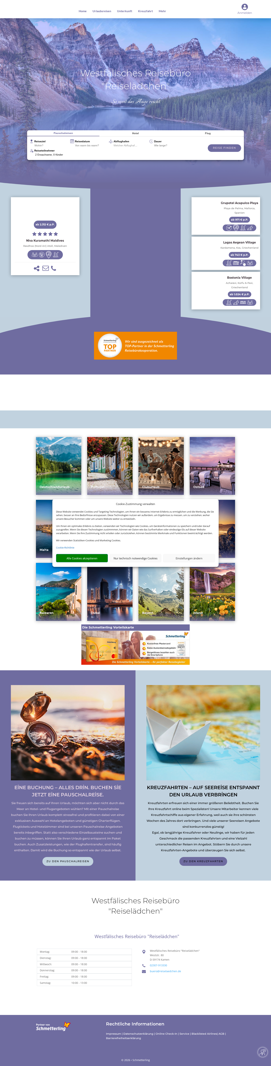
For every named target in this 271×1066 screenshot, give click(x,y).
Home (83, 11)
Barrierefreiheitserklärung (123, 1038)
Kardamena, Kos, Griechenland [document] (239, 247)
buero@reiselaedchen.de (165, 971)
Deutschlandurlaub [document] (55, 487)
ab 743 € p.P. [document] (239, 255)
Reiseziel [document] (40, 141)
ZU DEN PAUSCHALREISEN (67, 861)
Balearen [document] (46, 613)
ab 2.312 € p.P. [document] (45, 224)
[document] (45, 240)
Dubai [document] (95, 613)
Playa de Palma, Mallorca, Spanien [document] (239, 210)
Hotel (135, 133)
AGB (221, 1033)
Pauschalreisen (63, 133)
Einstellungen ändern (189, 558)
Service (184, 1033)
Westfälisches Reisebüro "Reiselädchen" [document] (135, 79)
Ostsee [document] (198, 487)
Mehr (162, 11)
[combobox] (51, 145)
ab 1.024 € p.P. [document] (239, 294)
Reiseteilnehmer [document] (44, 150)
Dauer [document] (157, 141)
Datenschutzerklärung (138, 1033)
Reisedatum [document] (82, 141)
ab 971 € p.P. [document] (239, 219)
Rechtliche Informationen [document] (135, 1024)
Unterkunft (124, 11)
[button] (36, 268)
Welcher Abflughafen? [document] (126, 145)
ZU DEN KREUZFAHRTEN (203, 861)
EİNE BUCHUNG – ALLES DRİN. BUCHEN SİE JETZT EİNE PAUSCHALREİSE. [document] (67, 791)
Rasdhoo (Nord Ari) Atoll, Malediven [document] (45, 246)
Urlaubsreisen (102, 11)
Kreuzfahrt (145, 11)
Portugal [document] (97, 487)
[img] (34, 255)
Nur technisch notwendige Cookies (135, 558)
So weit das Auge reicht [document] (135, 101)
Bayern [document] (147, 613)
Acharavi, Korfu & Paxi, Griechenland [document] (239, 285)
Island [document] (198, 613)
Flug (208, 133)
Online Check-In (166, 1033)
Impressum (113, 1033)
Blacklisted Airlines (204, 1033)
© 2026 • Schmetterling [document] (135, 1060)
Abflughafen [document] (121, 141)
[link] (45, 236)
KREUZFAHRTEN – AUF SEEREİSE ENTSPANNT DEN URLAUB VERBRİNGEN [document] (203, 791)
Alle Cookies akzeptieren (82, 558)
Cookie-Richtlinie (65, 547)
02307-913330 (158, 965)
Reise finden (224, 147)
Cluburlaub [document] (150, 487)
